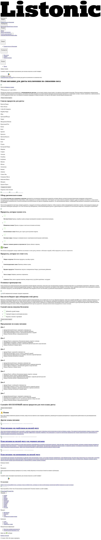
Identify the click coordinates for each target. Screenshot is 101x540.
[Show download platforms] (12, 34)
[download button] (4, 74)
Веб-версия (6, 512)
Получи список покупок (6, 97)
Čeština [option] (5, 504)
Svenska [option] (5, 503)
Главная (3, 77)
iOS (5, 35)
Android (3, 35)
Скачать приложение (6, 33)
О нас (5, 521)
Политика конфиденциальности (12, 529)
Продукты (3, 26)
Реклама (6, 522)
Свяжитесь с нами (8, 524)
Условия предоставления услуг (11, 530)
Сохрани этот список (5, 187)
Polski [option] (5, 496)
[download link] (4, 491)
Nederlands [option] (6, 500)
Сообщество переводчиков (10, 516)
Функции (6, 513)
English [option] (5, 495)
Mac (16, 35)
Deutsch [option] (5, 498)
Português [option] (6, 502)
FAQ (5, 515)
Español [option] (5, 499)
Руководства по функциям (7, 22)
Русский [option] (6, 507)
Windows (13, 35)
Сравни (8, 26)
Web (9, 35)
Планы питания (14, 26)
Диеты (2, 30)
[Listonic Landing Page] (50, 16)
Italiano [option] (5, 506)
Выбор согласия (5, 535)
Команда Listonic (10, 87)
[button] (2, 38)
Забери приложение (6, 32)
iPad (7, 35)
